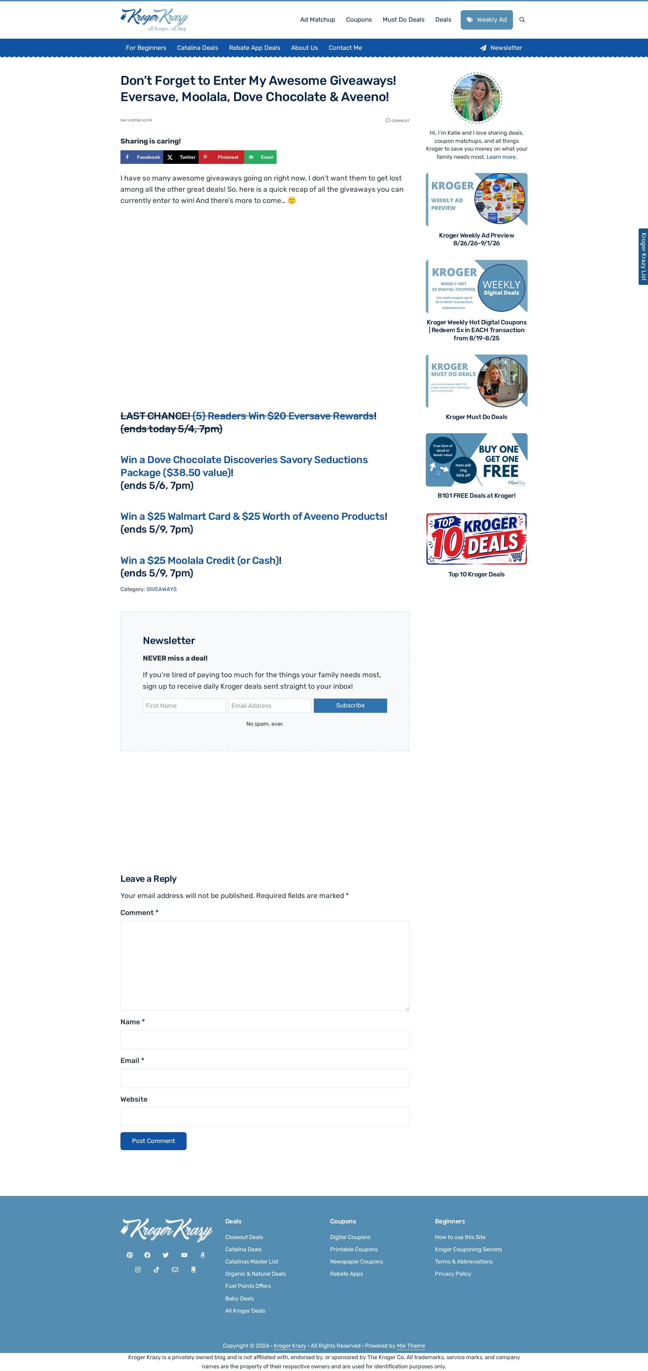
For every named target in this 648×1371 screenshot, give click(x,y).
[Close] (415, 600)
